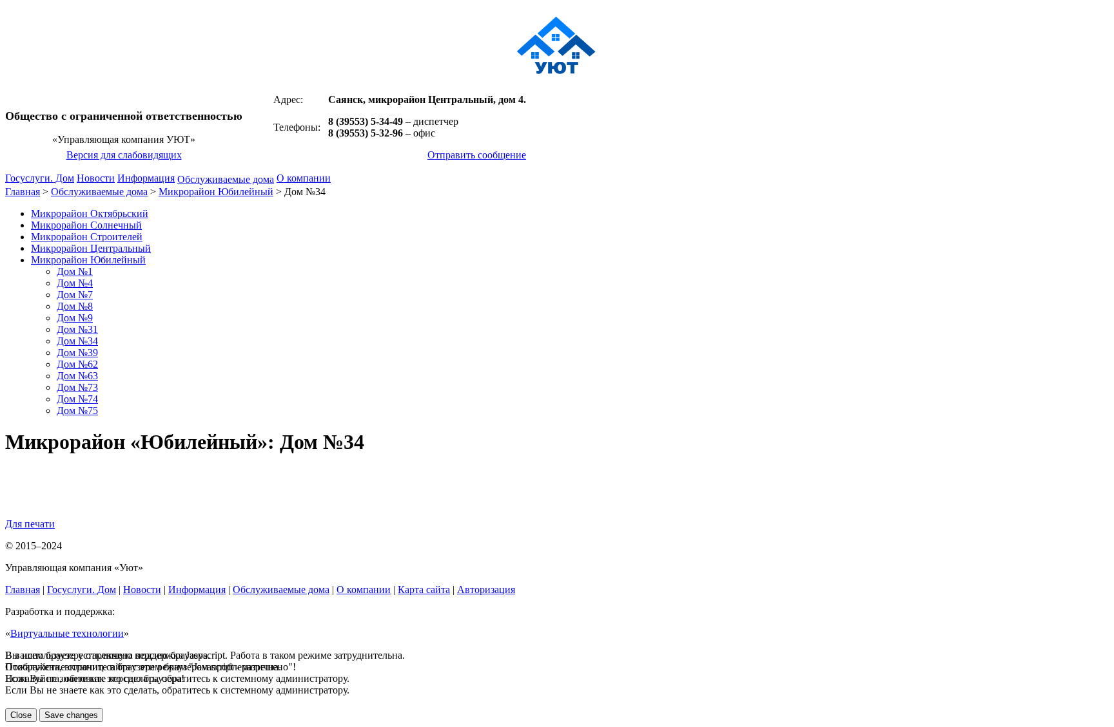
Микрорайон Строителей (86, 236)
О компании (304, 178)
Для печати (30, 523)
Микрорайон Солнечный (86, 225)
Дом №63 (77, 375)
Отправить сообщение (476, 154)
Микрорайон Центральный (91, 248)
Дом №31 (77, 329)
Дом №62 (77, 364)
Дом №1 (75, 271)
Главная (22, 191)
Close (21, 715)
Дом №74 (77, 398)
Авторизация (486, 589)
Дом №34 (77, 340)
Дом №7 (75, 294)
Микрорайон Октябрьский (89, 213)
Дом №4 (75, 283)
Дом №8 (75, 306)
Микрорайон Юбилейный (216, 191)
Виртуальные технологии (67, 633)
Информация (146, 178)
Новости (96, 178)
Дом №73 (77, 387)
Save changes (71, 715)
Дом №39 (77, 352)
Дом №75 (77, 410)
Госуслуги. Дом (39, 178)
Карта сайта (424, 589)
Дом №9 (75, 317)
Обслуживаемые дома (225, 179)
